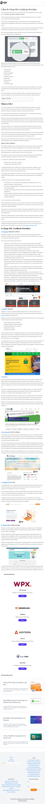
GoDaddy (4, 309)
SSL (4, 21)
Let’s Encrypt (5, 432)
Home (11, 757)
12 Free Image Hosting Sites (34, 767)
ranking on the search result (31, 225)
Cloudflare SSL (6, 482)
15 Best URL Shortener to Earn (33, 770)
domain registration (5, 315)
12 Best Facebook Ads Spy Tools (34, 761)
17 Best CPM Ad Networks (33, 774)
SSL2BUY (4, 525)
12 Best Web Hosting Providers (33, 763)
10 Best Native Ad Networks (34, 760)
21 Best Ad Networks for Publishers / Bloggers (11, 784)
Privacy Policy (11, 760)
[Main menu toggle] (43, 2)
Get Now (22, 595)
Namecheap (5, 231)
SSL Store (4, 376)
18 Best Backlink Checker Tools (11, 783)
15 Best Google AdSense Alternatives (34, 769)
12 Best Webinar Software (33, 765)
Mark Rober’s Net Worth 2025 (11, 781)
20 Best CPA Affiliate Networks (33, 776)
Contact (11, 759)
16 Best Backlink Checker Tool (33, 772)
